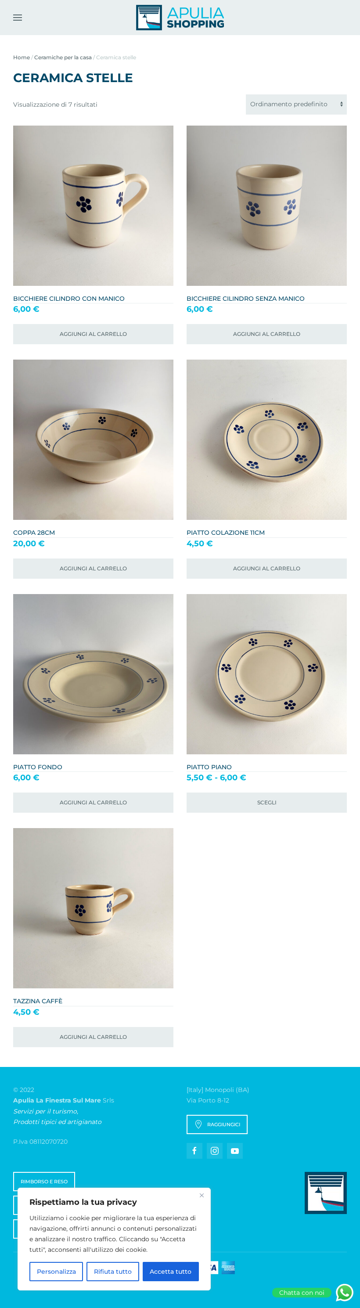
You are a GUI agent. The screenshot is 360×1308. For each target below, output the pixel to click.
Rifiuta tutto (113, 1272)
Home (21, 57)
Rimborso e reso (44, 1181)
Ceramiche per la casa (63, 57)
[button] (17, 17)
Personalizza (56, 1272)
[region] (114, 1239)
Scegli (267, 802)
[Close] (201, 1195)
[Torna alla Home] (180, 17)
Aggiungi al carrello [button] (93, 334)
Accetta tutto (170, 1272)
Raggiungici (223, 1124)
